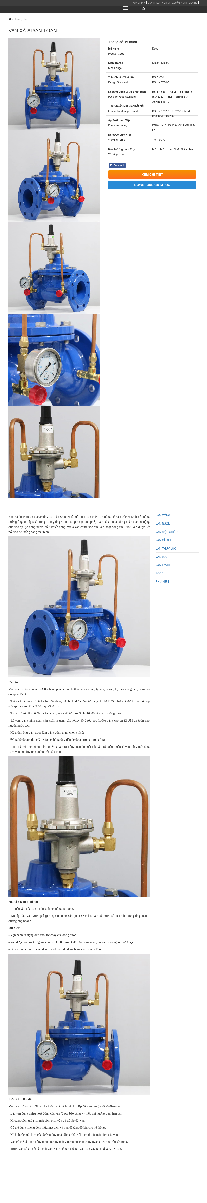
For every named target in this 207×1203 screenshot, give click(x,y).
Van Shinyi (139, 2)
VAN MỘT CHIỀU (167, 532)
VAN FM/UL (163, 565)
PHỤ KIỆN (162, 581)
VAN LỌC (162, 557)
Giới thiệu (154, 2)
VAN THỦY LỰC (166, 548)
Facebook (119, 165)
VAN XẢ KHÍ (163, 540)
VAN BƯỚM (163, 523)
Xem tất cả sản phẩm (174, 2)
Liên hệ (193, 2)
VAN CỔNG (163, 515)
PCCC (160, 573)
